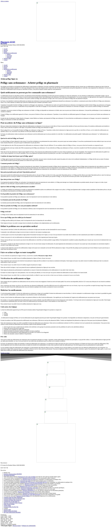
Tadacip (9, 54)
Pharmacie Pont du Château (23, 496)
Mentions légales (17, 525)
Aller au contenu (5, 1)
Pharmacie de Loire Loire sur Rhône (27, 476)
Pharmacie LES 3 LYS (25, 486)
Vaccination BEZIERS (9, 475)
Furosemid (9, 55)
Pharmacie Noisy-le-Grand (29, 479)
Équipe (5, 51)
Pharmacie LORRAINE (27, 489)
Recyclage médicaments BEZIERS (12, 512)
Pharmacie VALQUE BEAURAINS (33, 483)
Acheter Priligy (7, 505)
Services (6, 50)
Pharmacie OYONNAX (28, 493)
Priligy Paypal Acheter (9, 504)
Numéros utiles (7, 58)
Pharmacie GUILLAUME (28, 478)
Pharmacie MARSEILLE (29, 490)
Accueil (5, 49)
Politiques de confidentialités (29, 525)
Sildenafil (9, 57)
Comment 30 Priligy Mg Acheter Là (12, 500)
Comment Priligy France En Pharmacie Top (14, 498)
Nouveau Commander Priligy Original (13, 502)
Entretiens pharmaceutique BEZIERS (13, 474)
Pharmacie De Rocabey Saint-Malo (29, 487)
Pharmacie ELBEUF (30, 485)
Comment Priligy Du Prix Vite (11, 507)
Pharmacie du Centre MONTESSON (31, 494)
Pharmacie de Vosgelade (24, 491)
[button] (56, 62)
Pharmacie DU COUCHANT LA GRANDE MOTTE (33, 482)
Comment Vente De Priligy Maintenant (13, 497)
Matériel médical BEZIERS (10, 511)
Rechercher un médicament (10, 53)
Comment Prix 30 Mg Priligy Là (11, 501)
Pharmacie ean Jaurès (25, 481)
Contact (5, 60)
